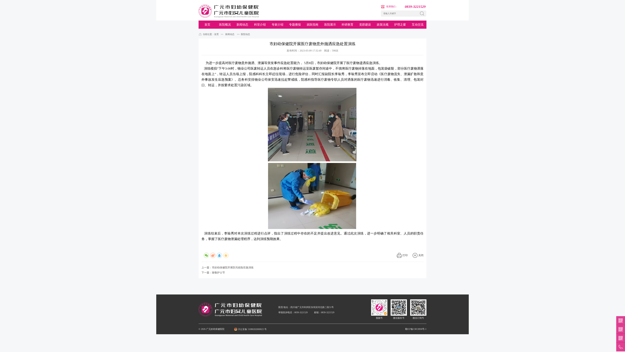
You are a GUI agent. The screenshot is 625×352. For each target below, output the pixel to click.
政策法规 (383, 24)
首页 (207, 24)
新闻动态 (242, 24)
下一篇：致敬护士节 (213, 272)
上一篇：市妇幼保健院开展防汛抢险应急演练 (227, 267)
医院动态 (245, 34)
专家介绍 (277, 24)
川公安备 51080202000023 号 (252, 329)
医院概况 (225, 24)
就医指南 (312, 24)
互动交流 (418, 24)
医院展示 (330, 24)
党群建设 (365, 24)
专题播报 (295, 24)
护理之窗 (400, 24)
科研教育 (347, 24)
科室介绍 (260, 24)
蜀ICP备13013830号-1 (415, 329)
